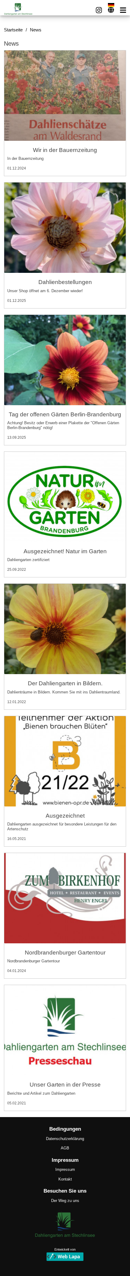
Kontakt (65, 1179)
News (35, 29)
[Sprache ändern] (111, 10)
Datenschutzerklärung (65, 1138)
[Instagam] (99, 10)
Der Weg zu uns (65, 1200)
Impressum (65, 1169)
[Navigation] (123, 10)
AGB (65, 1148)
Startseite (13, 29)
